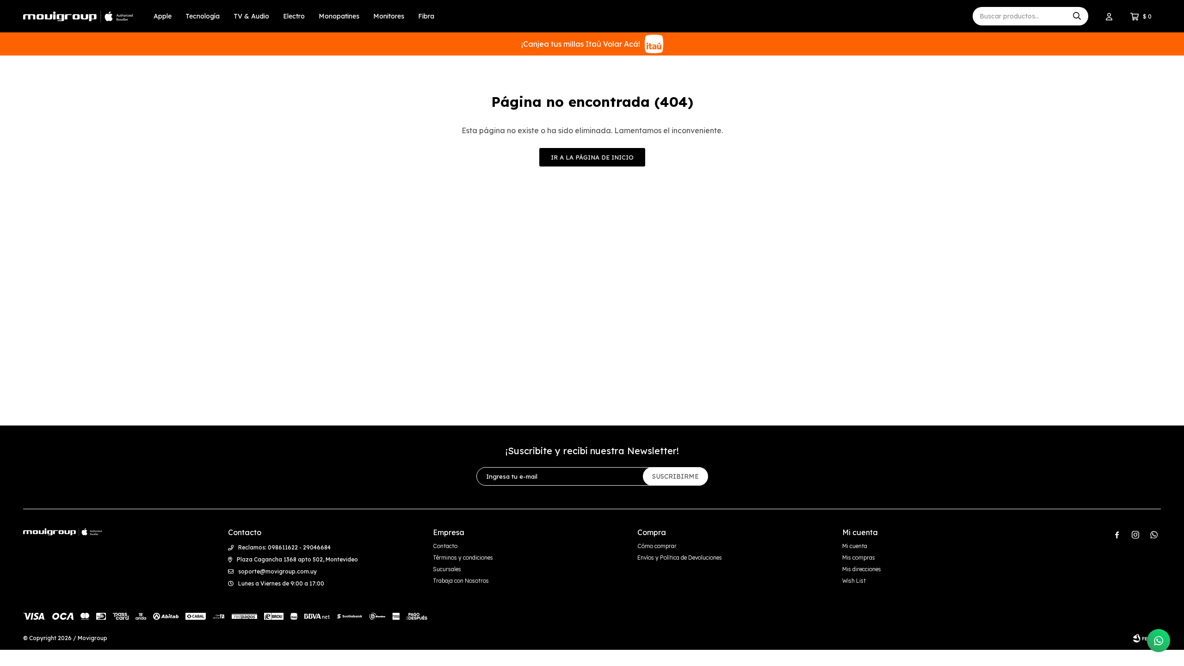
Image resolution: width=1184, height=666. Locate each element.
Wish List (854, 580)
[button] (1076, 16)
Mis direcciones (861, 569)
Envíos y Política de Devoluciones (679, 557)
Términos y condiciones (463, 557)
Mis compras (858, 557)
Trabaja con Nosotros (461, 580)
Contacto (445, 546)
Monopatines (339, 16)
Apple (163, 16)
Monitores (388, 16)
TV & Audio (251, 16)
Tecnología (202, 16)
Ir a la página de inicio (592, 157)
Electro (294, 16)
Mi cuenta (854, 546)
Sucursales (447, 569)
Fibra (426, 16)
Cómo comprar (657, 546)
